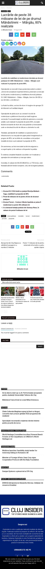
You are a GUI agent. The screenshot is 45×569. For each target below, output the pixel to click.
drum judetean (11, 216)
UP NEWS (4, 389)
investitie (21, 216)
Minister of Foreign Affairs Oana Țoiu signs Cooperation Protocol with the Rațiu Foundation (20, 459)
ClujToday (4, 407)
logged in (13, 333)
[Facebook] (3, 43)
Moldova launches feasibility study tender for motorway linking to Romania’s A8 (19, 452)
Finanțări (4, 11)
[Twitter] (15, 43)
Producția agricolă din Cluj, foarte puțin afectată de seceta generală (37, 299)
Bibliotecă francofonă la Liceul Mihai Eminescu (20, 400)
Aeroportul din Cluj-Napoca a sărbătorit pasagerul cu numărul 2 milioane (11, 245)
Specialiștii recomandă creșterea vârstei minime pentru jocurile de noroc (20, 422)
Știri (9, 11)
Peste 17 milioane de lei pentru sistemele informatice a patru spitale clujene (33, 245)
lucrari (28, 216)
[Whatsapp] (7, 43)
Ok (22, 566)
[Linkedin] (11, 43)
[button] (42, 3)
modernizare (35, 216)
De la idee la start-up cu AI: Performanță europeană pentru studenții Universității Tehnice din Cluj (22, 394)
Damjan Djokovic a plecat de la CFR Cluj (17, 471)
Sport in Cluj (5, 467)
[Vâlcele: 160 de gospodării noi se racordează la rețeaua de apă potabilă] (22, 291)
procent (4, 218)
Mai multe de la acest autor (11, 282)
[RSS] (22, 556)
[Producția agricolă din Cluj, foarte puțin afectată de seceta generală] (37, 291)
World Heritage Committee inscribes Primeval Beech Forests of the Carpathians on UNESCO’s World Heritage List (22, 437)
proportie (11, 218)
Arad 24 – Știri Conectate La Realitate (13, 479)
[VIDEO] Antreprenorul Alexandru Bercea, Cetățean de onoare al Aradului (22, 484)
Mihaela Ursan (7, 30)
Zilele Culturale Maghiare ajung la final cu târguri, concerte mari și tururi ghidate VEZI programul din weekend (21, 414)
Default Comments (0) (7, 328)
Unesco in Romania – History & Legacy (13, 430)
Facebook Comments (21, 328)
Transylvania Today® (8, 446)
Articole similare (7, 279)
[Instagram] (19, 43)
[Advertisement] (22, 368)
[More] (23, 43)
